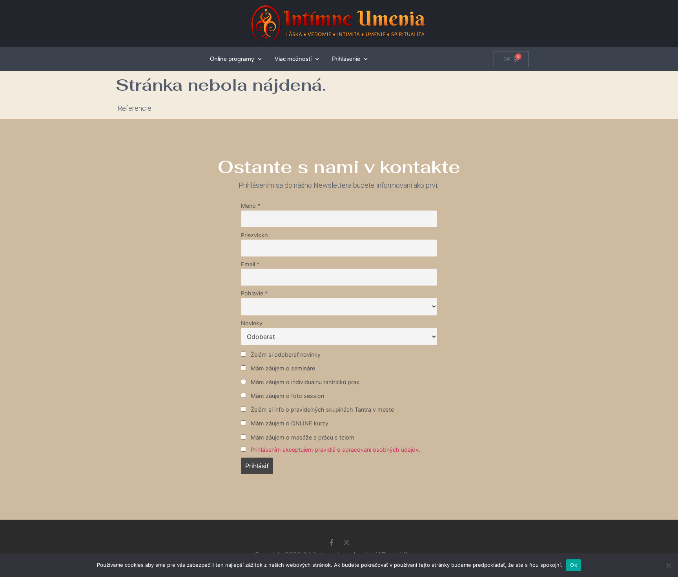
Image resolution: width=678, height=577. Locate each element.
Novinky (251, 323)
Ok (573, 565)
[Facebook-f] (331, 542)
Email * (250, 264)
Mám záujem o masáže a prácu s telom (301, 437)
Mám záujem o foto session (286, 395)
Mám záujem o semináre (282, 368)
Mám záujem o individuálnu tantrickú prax (304, 382)
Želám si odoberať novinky (285, 354)
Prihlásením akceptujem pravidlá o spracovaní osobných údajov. (335, 449)
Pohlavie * (254, 293)
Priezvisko (254, 235)
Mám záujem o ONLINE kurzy (288, 423)
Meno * (250, 205)
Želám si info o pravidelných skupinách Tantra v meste (321, 409)
